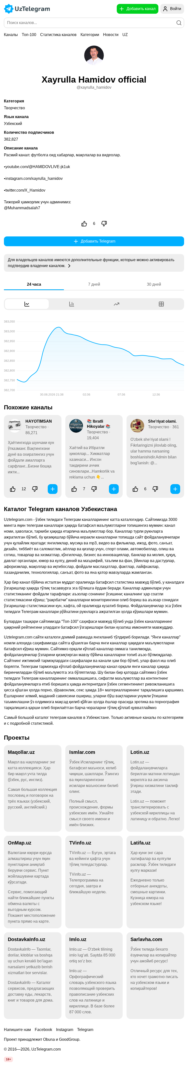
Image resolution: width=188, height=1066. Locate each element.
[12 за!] (13, 489)
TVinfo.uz (80, 842)
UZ (125, 35)
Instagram (64, 1030)
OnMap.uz (19, 842)
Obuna (49, 1039)
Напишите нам (17, 1030)
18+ (8, 1059)
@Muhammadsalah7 (22, 208)
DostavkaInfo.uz (26, 939)
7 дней (94, 284)
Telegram (85, 1030)
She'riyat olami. (162, 421)
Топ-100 (29, 35)
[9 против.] (94, 489)
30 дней (154, 284)
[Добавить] (53, 489)
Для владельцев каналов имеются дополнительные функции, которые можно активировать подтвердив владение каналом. (91, 263)
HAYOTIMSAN (38, 421)
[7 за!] (74, 489)
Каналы (11, 35)
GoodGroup (69, 1039)
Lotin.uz (139, 752)
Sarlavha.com (146, 939)
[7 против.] (104, 224)
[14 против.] (35, 489)
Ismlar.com (82, 752)
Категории (90, 35)
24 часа (34, 284)
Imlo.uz (77, 939)
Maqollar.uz (21, 752)
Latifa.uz (140, 842)
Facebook (43, 1030)
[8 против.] (155, 489)
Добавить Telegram (98, 241)
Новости (110, 35)
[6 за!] (84, 224)
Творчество (14, 108)
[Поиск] (179, 23)
